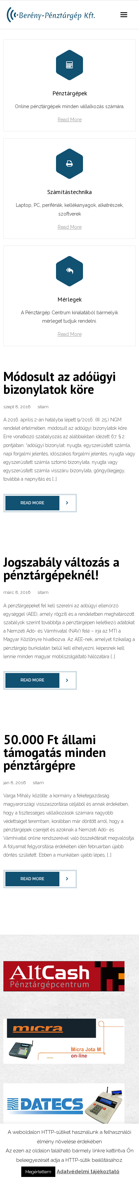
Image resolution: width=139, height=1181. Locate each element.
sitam (43, 406)
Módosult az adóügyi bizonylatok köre (59, 382)
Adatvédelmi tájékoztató (88, 1172)
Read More (70, 119)
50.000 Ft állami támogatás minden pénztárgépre (54, 752)
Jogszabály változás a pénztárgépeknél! (61, 568)
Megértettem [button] (38, 1171)
